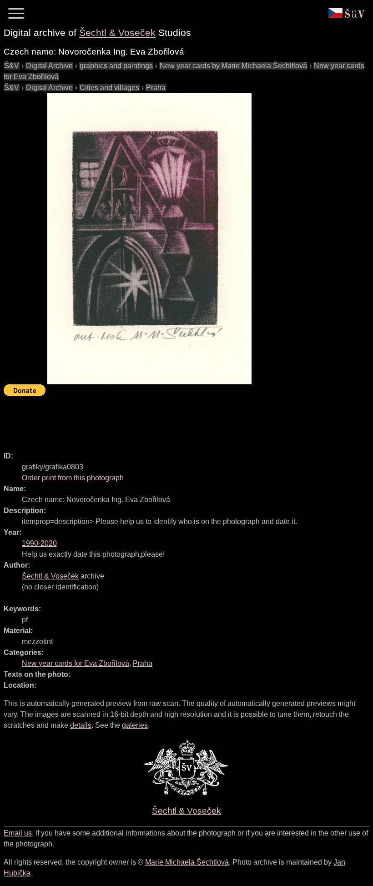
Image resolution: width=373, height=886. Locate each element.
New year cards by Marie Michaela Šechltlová (233, 66)
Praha (156, 87)
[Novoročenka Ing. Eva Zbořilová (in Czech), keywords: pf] (149, 238)
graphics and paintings (116, 66)
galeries (135, 725)
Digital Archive (49, 66)
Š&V (11, 66)
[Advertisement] (169, 419)
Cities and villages (109, 87)
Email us (18, 833)
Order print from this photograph (73, 478)
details (80, 725)
